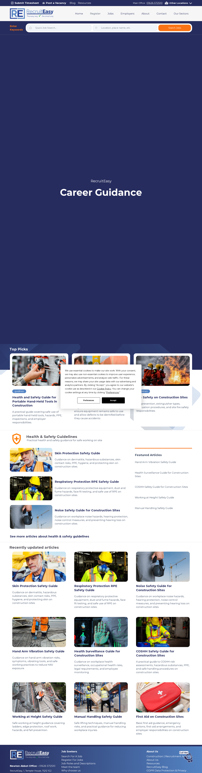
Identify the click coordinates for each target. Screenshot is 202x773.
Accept (113, 400)
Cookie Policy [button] (104, 388)
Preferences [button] (112, 392)
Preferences (88, 400)
